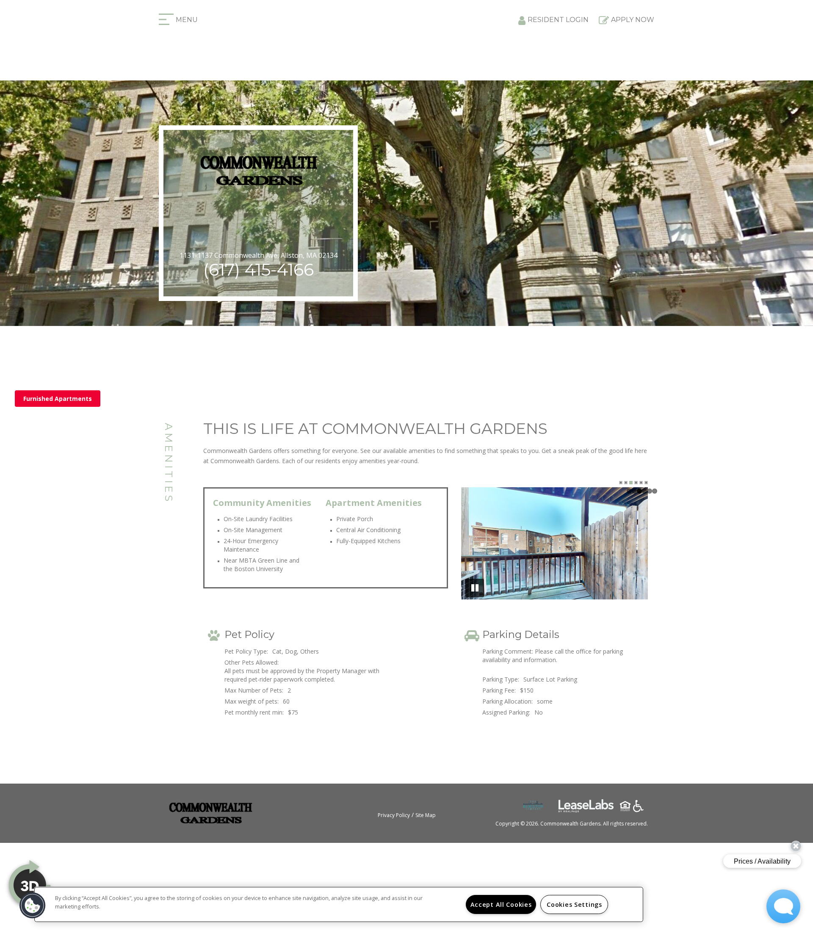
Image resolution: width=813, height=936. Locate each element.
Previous (474, 544)
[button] (32, 905)
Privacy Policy (394, 815)
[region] (339, 904)
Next (634, 544)
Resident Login (558, 20)
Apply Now (632, 20)
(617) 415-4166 (258, 269)
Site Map (425, 815)
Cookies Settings (574, 904)
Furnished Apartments (57, 399)
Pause (474, 588)
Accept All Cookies (501, 904)
